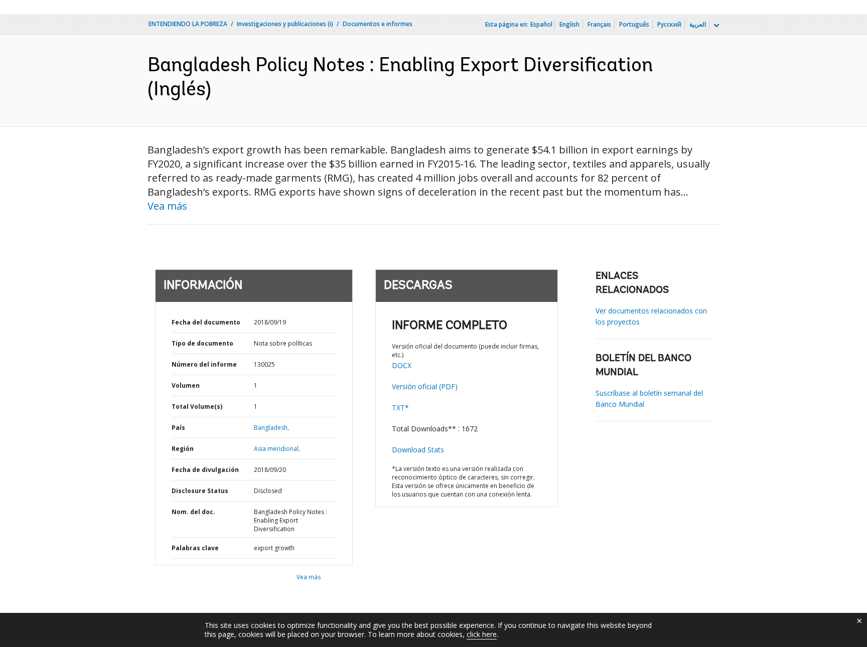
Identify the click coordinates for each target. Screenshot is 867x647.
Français (599, 24)
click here (482, 634)
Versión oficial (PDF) (425, 386)
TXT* (400, 407)
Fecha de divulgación (205, 469)
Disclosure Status (200, 491)
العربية (697, 24)
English (569, 24)
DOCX (401, 365)
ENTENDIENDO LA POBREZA (188, 24)
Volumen (186, 385)
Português (634, 24)
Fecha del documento (206, 322)
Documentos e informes (377, 24)
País (178, 427)
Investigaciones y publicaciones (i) (285, 24)
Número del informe (204, 364)
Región (183, 448)
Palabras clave (195, 548)
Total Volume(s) (197, 406)
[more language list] (715, 25)
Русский (669, 24)
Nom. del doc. (193, 512)
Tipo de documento (202, 343)
